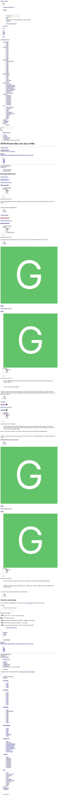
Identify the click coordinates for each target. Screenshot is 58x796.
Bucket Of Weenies (10, 86)
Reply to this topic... (6, 613)
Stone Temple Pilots (10, 89)
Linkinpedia (6, 121)
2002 (7, 63)
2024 (7, 43)
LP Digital (5, 122)
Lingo (7, 116)
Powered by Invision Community (27, 671)
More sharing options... (6, 165)
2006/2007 (8, 95)
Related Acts (6, 82)
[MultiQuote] (4, 210)
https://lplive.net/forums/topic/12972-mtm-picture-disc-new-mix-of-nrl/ (17, 155)
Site (4, 105)
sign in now (30, 603)
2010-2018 (5, 47)
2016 (7, 56)
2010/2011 (8, 98)
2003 (7, 65)
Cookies (5, 669)
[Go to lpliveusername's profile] (4, 215)
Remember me (9, 19)
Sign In (8, 21)
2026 (7, 45)
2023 (7, 79)
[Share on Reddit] (4, 160)
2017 (7, 57)
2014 (7, 53)
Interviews (8, 114)
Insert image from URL (11, 627)
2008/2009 (8, 96)
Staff (7, 110)
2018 (7, 58)
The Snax (8, 91)
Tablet (4, 633)
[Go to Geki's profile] (29, 303)
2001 (7, 62)
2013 (7, 52)
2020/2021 (8, 104)
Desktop (5, 632)
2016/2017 (8, 102)
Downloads (8, 108)
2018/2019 (8, 103)
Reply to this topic (7, 169)
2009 (7, 72)
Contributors (9, 112)
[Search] (2, 130)
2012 (7, 51)
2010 (7, 48)
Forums (5, 119)
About (7, 109)
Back (7, 683)
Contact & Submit (10, 113)
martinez (3, 410)
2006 (7, 68)
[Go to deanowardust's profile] (4, 147)
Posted (6, 182)
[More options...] (4, 196)
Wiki (7, 118)
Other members (9, 93)
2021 (7, 77)
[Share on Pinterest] (4, 162)
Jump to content (4, 1)
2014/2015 (8, 100)
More (4, 123)
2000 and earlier (9, 61)
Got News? (12, 151)
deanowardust (5, 150)
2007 (7, 70)
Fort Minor (8, 80)
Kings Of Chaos (10, 90)
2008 (7, 71)
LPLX (7, 117)
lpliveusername (5, 223)
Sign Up (5, 26)
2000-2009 (5, 60)
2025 (7, 44)
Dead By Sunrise (10, 88)
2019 (7, 76)
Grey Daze (8, 84)
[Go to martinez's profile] (3, 401)
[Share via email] (4, 161)
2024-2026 (5, 42)
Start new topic (6, 170)
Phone (4, 635)
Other (7, 81)
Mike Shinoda (6, 74)
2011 (7, 49)
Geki (2, 306)
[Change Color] (4, 36)
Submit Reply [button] (6, 639)
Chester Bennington (10, 85)
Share (3, 153)
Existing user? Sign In (8, 7)
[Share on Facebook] (3, 158)
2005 (7, 67)
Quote (4, 211)
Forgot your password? (11, 23)
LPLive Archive (9, 107)
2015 (7, 54)
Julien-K (5, 94)
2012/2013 (8, 99)
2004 (7, 66)
